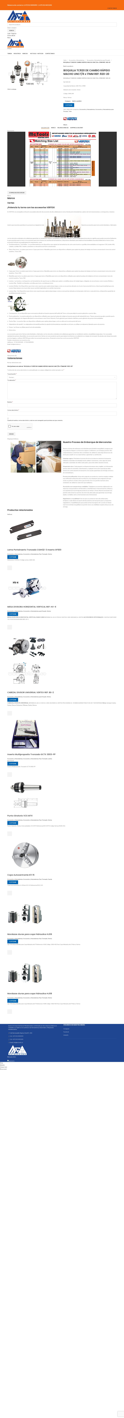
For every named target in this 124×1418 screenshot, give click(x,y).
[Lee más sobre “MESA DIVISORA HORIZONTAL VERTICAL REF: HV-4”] (9, 627)
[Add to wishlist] (9, 563)
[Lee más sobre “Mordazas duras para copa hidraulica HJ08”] (9, 1011)
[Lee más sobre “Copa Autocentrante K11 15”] (9, 893)
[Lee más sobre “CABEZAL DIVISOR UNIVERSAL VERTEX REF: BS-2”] (9, 713)
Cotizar (12, 557)
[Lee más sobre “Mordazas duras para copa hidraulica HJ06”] (9, 952)
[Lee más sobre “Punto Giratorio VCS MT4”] (9, 833)
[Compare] (9, 546)
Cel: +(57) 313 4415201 (16, 1039)
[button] (9, 774)
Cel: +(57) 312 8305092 (16, 1036)
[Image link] (17, 1050)
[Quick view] (9, 572)
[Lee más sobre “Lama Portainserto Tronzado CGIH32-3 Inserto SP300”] (9, 568)
